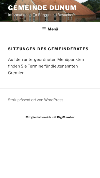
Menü (53, 29)
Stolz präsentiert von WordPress (35, 99)
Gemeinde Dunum (42, 8)
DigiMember (66, 117)
